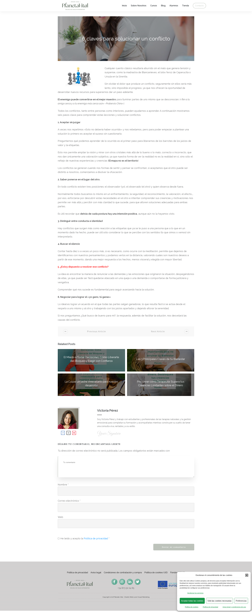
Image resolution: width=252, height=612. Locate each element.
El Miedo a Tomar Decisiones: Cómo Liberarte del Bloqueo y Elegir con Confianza (91, 360)
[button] (246, 575)
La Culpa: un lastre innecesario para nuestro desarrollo (91, 384)
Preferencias (241, 601)
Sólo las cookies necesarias (220, 601)
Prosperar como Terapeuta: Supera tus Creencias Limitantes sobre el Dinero (160, 384)
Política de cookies (191, 607)
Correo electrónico (69, 500)
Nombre (63, 484)
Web (60, 517)
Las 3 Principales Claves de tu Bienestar (160, 360)
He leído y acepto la (84, 538)
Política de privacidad (210, 607)
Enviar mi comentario (174, 547)
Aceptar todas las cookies (192, 601)
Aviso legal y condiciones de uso (234, 607)
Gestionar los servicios (195, 593)
